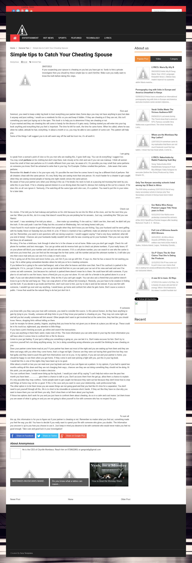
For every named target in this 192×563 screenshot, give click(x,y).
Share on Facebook (24, 436)
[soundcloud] (31, 11)
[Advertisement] (64, 105)
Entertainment (30, 38)
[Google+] (22, 11)
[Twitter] (18, 11)
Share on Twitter (50, 436)
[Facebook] (13, 11)
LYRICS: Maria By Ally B (163, 67)
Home (70, 499)
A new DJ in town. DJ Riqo (164, 278)
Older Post (125, 499)
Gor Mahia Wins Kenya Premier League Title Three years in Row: (164, 208)
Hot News (48, 38)
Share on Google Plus (75, 436)
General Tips (36, 62)
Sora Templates (26, 553)
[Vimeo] (26, 11)
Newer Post (15, 499)
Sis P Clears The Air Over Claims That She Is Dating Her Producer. (164, 255)
